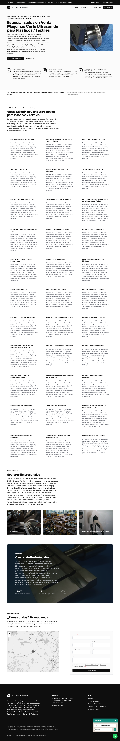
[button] (33, 651)
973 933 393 (97, 7)
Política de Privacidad (91, 665)
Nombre (75, 635)
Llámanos (29, 58)
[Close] (115, 720)
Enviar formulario (91, 670)
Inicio (76, 7)
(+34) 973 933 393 (57, 703)
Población (95, 649)
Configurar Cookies (93, 709)
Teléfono (95, 642)
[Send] (115, 729)
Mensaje (75, 656)
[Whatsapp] (115, 736)
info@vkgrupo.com (57, 705)
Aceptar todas (95, 2)
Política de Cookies (93, 701)
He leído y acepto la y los (90, 665)
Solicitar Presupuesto (14, 58)
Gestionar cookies (108, 2)
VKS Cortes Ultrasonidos (19, 7)
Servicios (83, 7)
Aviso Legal (91, 698)
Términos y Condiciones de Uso (97, 706)
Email (74, 642)
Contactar (107, 7)
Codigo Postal (76, 649)
